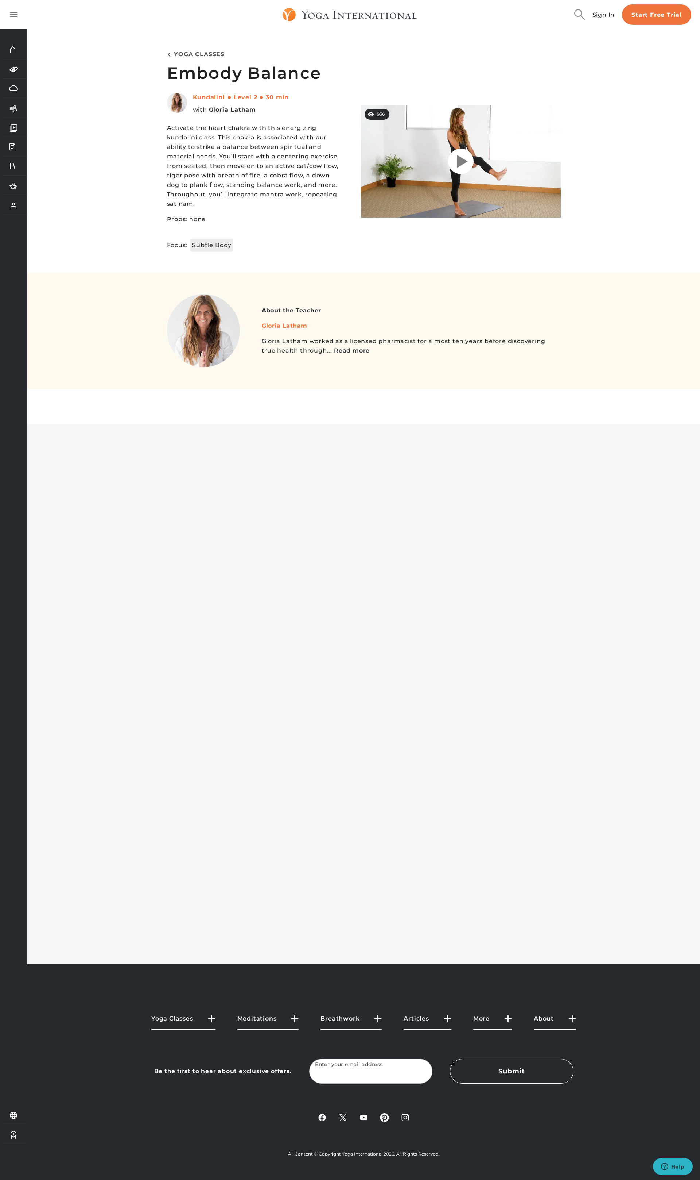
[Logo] (350, 14)
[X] (342, 1117)
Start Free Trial (656, 14)
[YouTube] (363, 1117)
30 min (277, 97)
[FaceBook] (322, 1117)
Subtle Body (212, 245)
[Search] (579, 14)
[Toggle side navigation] (14, 14)
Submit (511, 1071)
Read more (352, 350)
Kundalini (209, 97)
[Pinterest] (384, 1117)
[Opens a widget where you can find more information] (673, 1167)
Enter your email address (349, 1064)
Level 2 (245, 97)
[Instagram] (405, 1117)
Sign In (603, 14)
